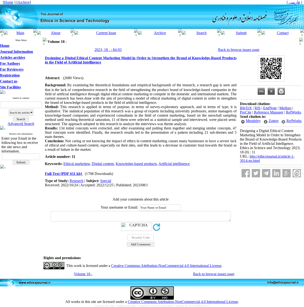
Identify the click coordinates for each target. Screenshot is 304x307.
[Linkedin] (276, 173)
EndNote (270, 108)
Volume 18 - (83, 274)
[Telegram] (266, 173)
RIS (258, 108)
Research (76, 181)
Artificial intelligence (174, 164)
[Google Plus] (286, 173)
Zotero (274, 121)
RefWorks (293, 112)
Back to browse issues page (238, 50)
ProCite (245, 112)
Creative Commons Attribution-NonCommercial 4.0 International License (166, 266)
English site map (126, 305)
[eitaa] (297, 173)
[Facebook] (246, 173)
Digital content (103, 164)
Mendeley (253, 121)
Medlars (285, 108)
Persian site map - (106, 305)
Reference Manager (268, 112)
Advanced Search (21, 124)
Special (105, 181)
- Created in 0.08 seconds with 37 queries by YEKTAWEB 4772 (172, 305)
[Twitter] (256, 173)
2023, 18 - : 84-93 (108, 50)
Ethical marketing (76, 164)
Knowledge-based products (136, 164)
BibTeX (246, 108)
